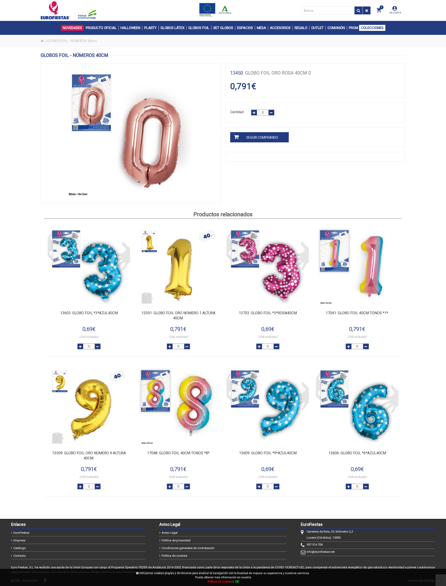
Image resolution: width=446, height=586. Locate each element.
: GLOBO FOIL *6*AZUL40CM (357, 453)
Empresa (19, 540)
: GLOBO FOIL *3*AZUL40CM (89, 313)
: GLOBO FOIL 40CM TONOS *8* (178, 453)
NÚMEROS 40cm (84, 41)
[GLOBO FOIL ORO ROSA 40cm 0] (131, 133)
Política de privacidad (176, 540)
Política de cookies (174, 555)
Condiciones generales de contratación (188, 548)
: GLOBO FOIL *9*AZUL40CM (268, 453)
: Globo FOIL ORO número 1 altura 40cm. (178, 315)
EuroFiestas (21, 532)
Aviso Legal (169, 532)
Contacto (19, 555)
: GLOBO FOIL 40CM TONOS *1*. (357, 313)
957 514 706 (315, 544)
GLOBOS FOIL (57, 41)
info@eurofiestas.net (321, 551)
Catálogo (19, 548)
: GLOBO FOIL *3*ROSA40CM (268, 313)
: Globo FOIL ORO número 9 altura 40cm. (89, 455)
